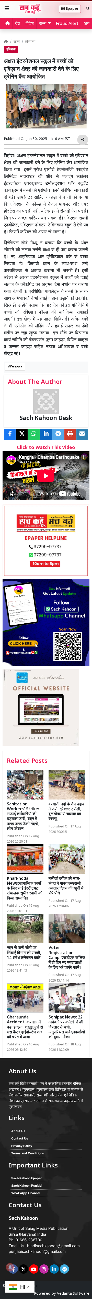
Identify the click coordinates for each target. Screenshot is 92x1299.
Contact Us (19, 1138)
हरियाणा (30, 41)
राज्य (17, 41)
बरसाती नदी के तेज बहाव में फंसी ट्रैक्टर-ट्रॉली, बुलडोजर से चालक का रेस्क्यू (66, 812)
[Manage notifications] (10, 1267)
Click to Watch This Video (46, 448)
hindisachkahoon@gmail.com (53, 1245)
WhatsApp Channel (25, 1193)
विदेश (30, 24)
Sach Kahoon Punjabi (26, 1185)
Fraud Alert (67, 24)
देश (17, 24)
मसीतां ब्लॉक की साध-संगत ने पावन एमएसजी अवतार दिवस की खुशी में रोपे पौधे (66, 886)
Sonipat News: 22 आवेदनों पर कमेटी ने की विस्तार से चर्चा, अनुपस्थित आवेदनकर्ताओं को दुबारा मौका (67, 1027)
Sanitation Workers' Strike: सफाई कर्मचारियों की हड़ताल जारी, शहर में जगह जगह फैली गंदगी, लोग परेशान (23, 817)
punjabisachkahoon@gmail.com (37, 1251)
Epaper (71, 8)
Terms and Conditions (27, 1153)
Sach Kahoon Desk (46, 418)
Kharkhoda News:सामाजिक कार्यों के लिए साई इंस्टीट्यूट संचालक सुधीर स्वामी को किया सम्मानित (24, 888)
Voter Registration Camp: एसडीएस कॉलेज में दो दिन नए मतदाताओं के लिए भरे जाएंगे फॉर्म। (67, 958)
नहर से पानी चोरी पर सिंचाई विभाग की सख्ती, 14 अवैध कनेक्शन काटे (24, 953)
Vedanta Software (73, 1293)
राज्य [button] (42, 24)
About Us (18, 1131)
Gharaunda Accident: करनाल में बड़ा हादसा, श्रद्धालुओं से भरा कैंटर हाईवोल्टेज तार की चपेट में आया (25, 1027)
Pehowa (16, 367)
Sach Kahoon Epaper (26, 1178)
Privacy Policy (21, 1146)
